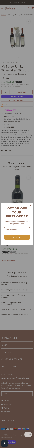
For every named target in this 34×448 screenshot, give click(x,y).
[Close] (30, 205)
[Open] (4, 443)
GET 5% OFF (17, 237)
